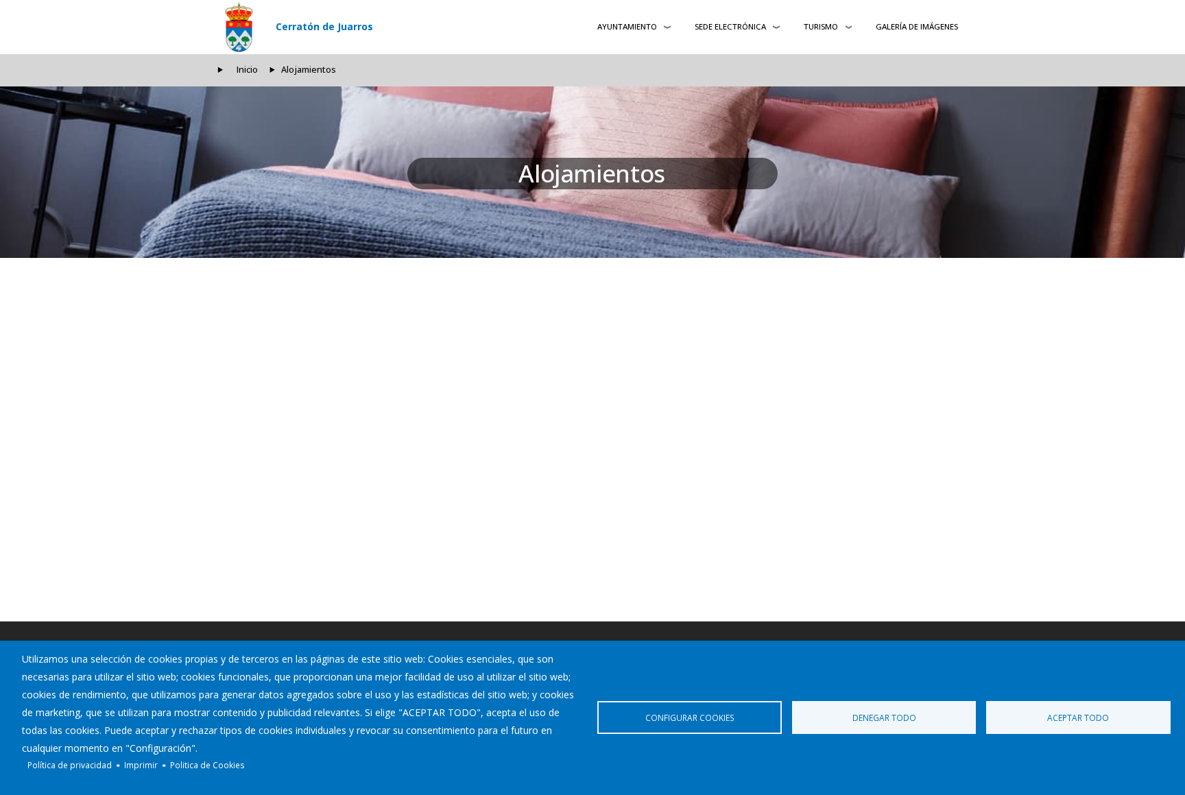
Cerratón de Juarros (324, 26)
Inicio (247, 69)
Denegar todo (884, 717)
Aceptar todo (1078, 717)
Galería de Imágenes (917, 26)
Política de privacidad (69, 764)
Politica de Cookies (207, 764)
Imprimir (141, 764)
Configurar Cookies (689, 717)
